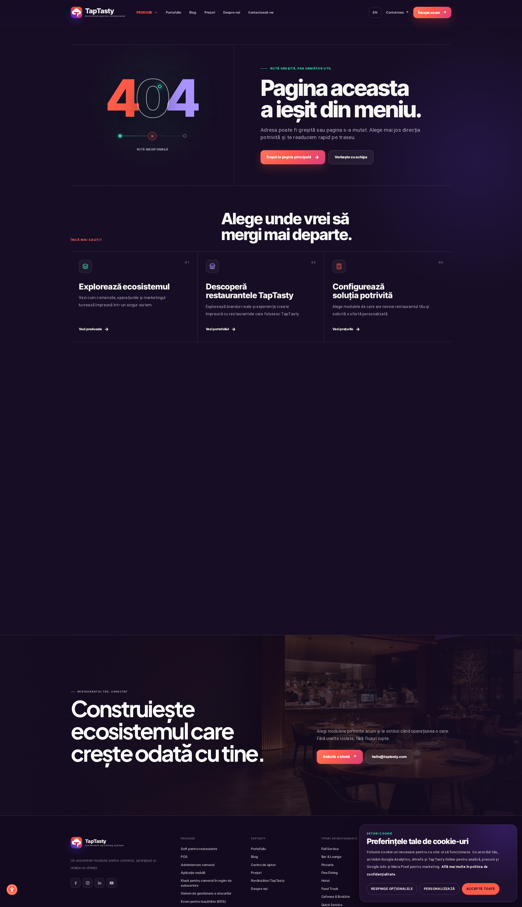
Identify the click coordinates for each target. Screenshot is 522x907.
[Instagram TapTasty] (87, 883)
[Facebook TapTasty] (75, 883)
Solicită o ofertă (339, 756)
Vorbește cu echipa (351, 157)
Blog (192, 12)
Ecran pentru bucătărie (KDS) (203, 901)
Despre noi (231, 12)
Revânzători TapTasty (267, 880)
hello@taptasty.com (389, 756)
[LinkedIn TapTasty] (99, 883)
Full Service (330, 849)
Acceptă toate (480, 889)
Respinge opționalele (392, 889)
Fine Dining (329, 873)
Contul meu (397, 12)
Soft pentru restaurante (199, 849)
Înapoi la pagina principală (293, 157)
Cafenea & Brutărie (335, 897)
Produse (144, 12)
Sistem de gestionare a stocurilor (206, 893)
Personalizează (439, 889)
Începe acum (432, 12)
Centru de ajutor (263, 865)
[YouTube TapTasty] (111, 883)
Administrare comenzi (198, 865)
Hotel (325, 880)
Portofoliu (173, 12)
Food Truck (329, 889)
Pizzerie (327, 865)
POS (184, 857)
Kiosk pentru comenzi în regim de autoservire (206, 882)
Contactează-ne (261, 12)
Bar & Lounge (331, 857)
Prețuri (209, 12)
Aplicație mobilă (193, 873)
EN (375, 12)
